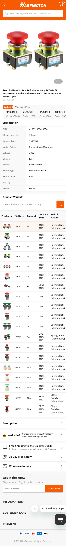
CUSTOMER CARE (14, 513)
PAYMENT (9, 524)
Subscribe (54, 488)
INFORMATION (13, 502)
